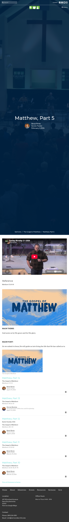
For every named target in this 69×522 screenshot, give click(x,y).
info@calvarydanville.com (16, 518)
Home (4, 490)
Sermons (18, 232)
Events (31, 490)
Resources (41, 490)
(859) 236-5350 (12, 515)
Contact (55, 2)
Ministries (22, 490)
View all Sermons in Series (11, 482)
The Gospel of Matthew (32, 232)
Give (60, 490)
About (12, 490)
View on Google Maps (9, 505)
